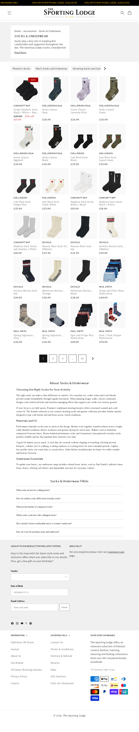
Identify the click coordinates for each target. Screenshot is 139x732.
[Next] (104, 68)
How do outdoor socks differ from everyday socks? (38, 498)
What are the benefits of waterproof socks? (34, 507)
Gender (14, 570)
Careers (15, 683)
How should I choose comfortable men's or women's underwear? (44, 523)
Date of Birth (17, 586)
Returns (55, 662)
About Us (16, 656)
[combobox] (38, 577)
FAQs (53, 669)
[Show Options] (66, 577)
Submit (64, 607)
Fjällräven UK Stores (22, 642)
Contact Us (57, 642)
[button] (9, 12)
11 (82, 358)
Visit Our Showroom (62, 683)
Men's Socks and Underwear (51, 68)
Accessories (30, 31)
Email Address (18, 601)
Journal (15, 649)
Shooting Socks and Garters (88, 68)
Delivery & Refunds (61, 656)
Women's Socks (21, 68)
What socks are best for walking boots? (33, 490)
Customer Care (116, 552)
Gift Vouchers (58, 676)
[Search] (122, 12)
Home (17, 31)
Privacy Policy (19, 676)
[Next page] (92, 359)
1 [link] (43, 358)
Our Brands (17, 662)
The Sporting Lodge (74, 715)
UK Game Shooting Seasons (26, 669)
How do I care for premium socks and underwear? (37, 532)
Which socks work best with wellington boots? (36, 515)
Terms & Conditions (62, 649)
